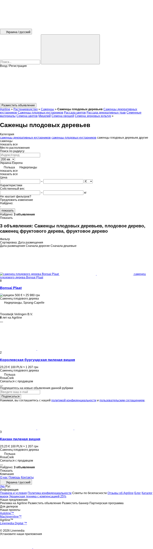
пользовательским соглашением (121, 400)
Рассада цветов (75, 112)
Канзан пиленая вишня (20, 439)
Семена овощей (62, 116)
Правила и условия (13, 493)
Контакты (27, 477)
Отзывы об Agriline (120, 493)
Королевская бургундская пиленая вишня (37, 360)
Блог (137, 493)
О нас (4, 477)
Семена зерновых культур (93, 116)
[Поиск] (70, 49)
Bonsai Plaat (11, 288)
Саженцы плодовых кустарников (40, 112)
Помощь (14, 477)
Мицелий (44, 116)
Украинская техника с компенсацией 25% (37, 496)
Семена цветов (27, 116)
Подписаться (10, 396)
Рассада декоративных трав (106, 112)
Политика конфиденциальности (49, 493)
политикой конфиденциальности (73, 400)
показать (7, 210)
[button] (76, 85)
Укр (2, 486)
